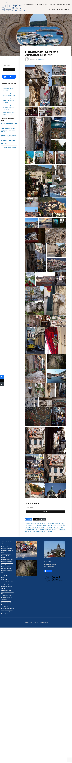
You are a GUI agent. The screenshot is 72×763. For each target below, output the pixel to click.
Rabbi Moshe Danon (58, 527)
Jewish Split (27, 527)
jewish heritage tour (29, 525)
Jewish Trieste (50, 527)
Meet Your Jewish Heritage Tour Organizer (43, 6)
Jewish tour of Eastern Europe (38, 527)
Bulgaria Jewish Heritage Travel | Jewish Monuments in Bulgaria (7, 555)
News (29, 6)
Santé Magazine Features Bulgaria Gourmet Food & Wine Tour (8, 130)
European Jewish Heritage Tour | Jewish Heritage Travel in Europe (7, 575)
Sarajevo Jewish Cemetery (31, 529)
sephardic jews (62, 529)
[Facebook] (2, 377)
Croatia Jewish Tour (41, 523)
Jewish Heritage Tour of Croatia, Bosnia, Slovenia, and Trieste (8, 88)
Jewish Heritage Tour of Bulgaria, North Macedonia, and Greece (9, 100)
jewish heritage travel (41, 525)
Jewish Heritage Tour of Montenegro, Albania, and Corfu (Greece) (8, 107)
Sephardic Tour (28, 531)
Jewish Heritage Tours (41, 4)
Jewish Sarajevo (61, 525)
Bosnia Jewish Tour (31, 523)
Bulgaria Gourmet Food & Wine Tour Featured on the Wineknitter (8, 142)
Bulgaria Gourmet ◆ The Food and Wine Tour (59, 9)
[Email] (2, 384)
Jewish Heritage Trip (51, 525)
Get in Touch (58, 6)
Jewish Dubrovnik (59, 523)
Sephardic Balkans (29, 4)
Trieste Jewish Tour (48, 531)
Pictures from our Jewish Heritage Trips (60, 4)
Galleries (41, 59)
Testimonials (67, 6)
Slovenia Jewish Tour (38, 531)
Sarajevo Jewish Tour (43, 529)
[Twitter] (2, 380)
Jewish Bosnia (51, 523)
